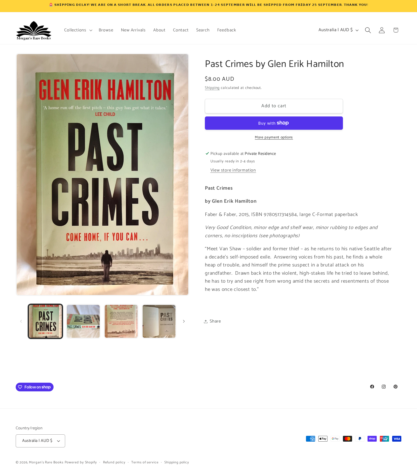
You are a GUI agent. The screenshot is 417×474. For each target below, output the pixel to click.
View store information (233, 170)
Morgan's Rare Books (46, 462)
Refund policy (114, 462)
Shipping (212, 88)
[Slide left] (21, 321)
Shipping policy (176, 462)
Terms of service (145, 462)
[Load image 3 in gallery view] (121, 321)
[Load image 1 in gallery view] (45, 321)
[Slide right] (184, 321)
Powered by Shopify (81, 462)
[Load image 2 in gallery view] (83, 321)
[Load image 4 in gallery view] (159, 321)
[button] (78, 30)
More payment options (274, 137)
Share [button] (215, 321)
